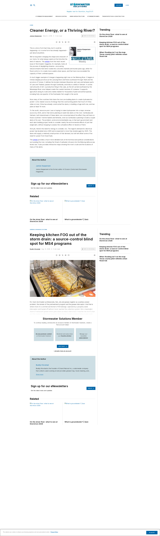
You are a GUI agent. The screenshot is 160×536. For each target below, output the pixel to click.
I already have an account (62, 351)
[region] (80, 532)
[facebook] (56, 42)
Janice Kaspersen (36, 36)
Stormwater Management (44, 16)
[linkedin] (59, 42)
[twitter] (62, 42)
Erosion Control (61, 16)
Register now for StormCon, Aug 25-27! (80, 11)
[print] (94, 42)
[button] (31, 5)
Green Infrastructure (77, 16)
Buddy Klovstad (35, 249)
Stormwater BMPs (93, 16)
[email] (68, 42)
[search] (34, 5)
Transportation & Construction (113, 16)
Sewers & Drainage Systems (38, 229)
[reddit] (65, 42)
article (47, 61)
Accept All (151, 532)
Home (31, 25)
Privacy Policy (54, 532)
